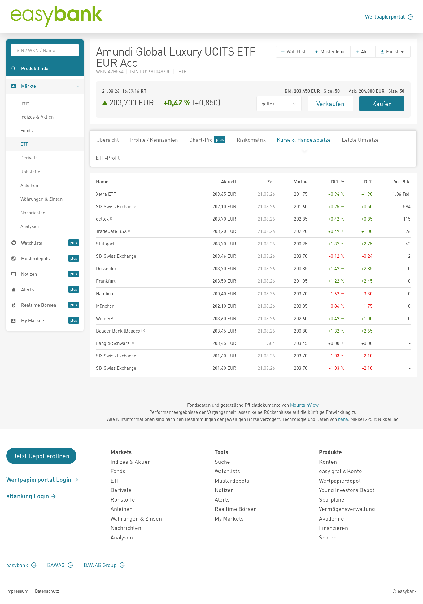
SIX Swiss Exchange (116, 206)
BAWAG (56, 564)
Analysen (29, 226)
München (105, 306)
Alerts (222, 499)
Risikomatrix (251, 139)
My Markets (229, 518)
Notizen (224, 489)
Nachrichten (32, 212)
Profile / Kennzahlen (154, 139)
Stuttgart (105, 243)
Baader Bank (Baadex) (119, 331)
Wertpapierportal (385, 16)
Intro (25, 103)
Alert (365, 51)
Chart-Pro (201, 139)
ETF (24, 144)
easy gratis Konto (340, 470)
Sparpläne (331, 499)
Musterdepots (232, 480)
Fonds (26, 130)
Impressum (17, 590)
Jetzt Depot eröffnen (41, 456)
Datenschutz (47, 590)
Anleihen (29, 185)
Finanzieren (333, 527)
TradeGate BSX (112, 231)
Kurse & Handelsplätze (304, 139)
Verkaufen (330, 104)
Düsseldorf (107, 268)
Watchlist (295, 51)
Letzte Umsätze (360, 139)
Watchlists (227, 470)
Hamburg (105, 293)
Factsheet (395, 51)
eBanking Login (28, 496)
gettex (103, 219)
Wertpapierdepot (340, 480)
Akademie (331, 518)
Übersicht (107, 139)
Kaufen (382, 104)
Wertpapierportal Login (39, 479)
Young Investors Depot (346, 489)
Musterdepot (332, 51)
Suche (222, 461)
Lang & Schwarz (113, 343)
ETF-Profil (108, 157)
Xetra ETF (106, 194)
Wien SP (104, 318)
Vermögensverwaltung (347, 508)
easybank (17, 564)
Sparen (328, 537)
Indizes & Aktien (37, 117)
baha (343, 419)
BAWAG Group (101, 564)
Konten (328, 461)
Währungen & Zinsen (41, 199)
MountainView (304, 405)
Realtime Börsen (236, 508)
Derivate (29, 157)
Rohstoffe (30, 171)
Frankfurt (106, 281)
